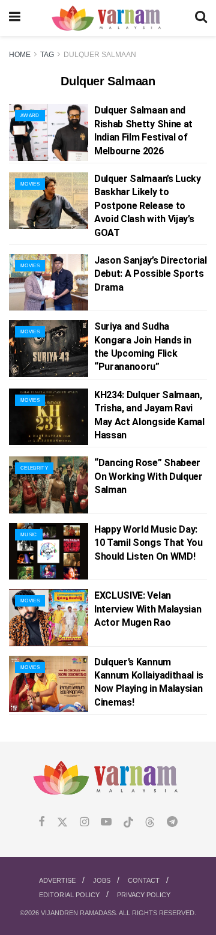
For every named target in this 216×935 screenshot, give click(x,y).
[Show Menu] (14, 18)
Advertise (57, 880)
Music (28, 534)
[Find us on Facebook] (41, 822)
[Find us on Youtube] (106, 822)
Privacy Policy (143, 894)
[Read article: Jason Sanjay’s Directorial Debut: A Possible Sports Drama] (48, 282)
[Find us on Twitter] (62, 822)
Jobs (101, 880)
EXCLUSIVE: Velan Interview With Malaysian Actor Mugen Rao (147, 609)
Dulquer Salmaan (100, 54)
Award (30, 115)
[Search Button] (201, 18)
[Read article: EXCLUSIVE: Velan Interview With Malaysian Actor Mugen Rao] (48, 617)
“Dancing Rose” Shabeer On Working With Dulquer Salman (148, 476)
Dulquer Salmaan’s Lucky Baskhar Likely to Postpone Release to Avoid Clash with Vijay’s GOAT (147, 205)
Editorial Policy (69, 894)
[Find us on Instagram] (84, 822)
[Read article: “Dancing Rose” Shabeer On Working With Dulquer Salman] (48, 484)
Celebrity (34, 468)
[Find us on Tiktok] (128, 822)
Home (20, 54)
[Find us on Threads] (150, 822)
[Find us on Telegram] (172, 822)
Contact (144, 880)
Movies (30, 184)
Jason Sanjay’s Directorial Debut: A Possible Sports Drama (150, 274)
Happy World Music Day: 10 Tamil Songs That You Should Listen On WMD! (148, 543)
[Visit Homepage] (107, 18)
